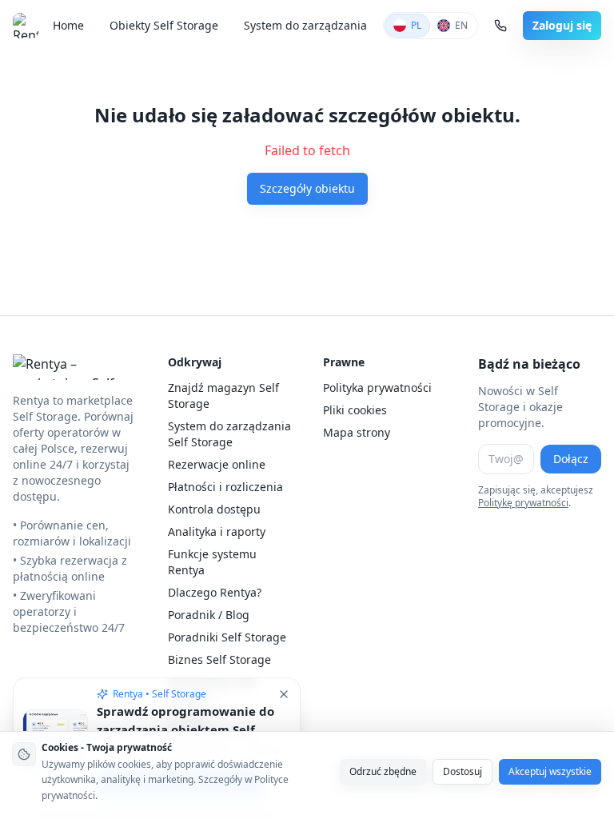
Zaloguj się (562, 25)
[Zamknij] (283, 694)
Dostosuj (462, 771)
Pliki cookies (355, 409)
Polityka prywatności (377, 387)
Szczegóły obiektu (307, 188)
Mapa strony (356, 432)
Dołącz (570, 458)
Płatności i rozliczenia (225, 486)
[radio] (407, 25)
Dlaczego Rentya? (214, 592)
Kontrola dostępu (214, 509)
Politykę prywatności (523, 502)
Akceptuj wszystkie (550, 771)
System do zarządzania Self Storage (229, 433)
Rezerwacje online (216, 464)
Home (68, 25)
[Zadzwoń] (500, 26)
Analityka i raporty (216, 531)
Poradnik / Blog (208, 614)
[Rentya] (28, 25)
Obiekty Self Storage (164, 25)
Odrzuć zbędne (383, 771)
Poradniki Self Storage (227, 637)
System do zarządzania (305, 25)
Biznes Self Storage (219, 659)
